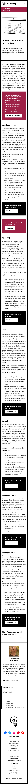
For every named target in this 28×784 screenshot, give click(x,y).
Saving (7, 699)
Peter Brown (14, 660)
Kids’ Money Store (14, 745)
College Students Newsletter (14, 760)
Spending (8, 697)
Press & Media (14, 746)
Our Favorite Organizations (14, 750)
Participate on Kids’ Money (14, 740)
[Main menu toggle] (24, 3)
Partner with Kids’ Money (14, 741)
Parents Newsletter (14, 756)
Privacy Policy (14, 772)
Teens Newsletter (14, 758)
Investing (8, 701)
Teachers (8, 10)
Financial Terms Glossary (14, 770)
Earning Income (9, 695)
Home (3, 10)
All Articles (14, 767)
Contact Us (14, 748)
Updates (14, 768)
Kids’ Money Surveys (14, 743)
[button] (13, 115)
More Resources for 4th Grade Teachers (15, 707)
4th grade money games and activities (14, 637)
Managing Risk (9, 705)
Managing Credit (9, 703)
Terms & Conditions (14, 773)
